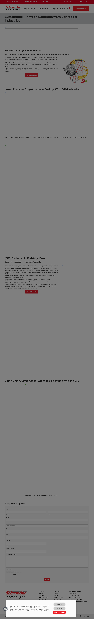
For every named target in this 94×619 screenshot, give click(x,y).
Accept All (59, 604)
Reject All (59, 608)
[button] (5, 608)
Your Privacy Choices (59, 612)
